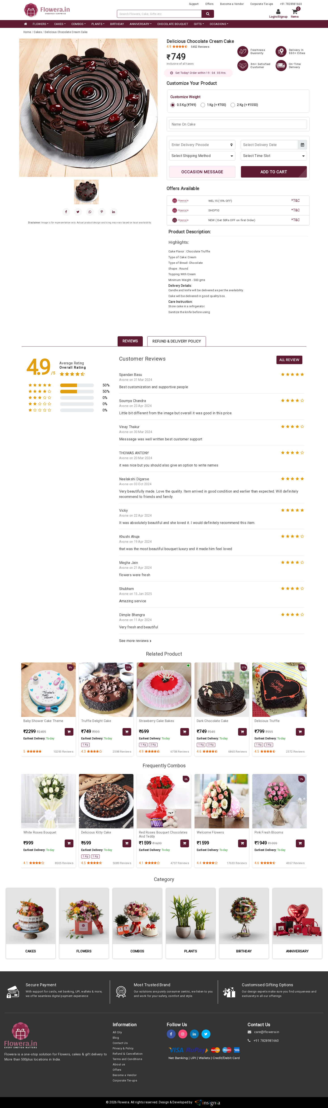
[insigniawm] (207, 1102)
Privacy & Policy (123, 1048)
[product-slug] (69, 732)
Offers (209, 4)
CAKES (59, 24)
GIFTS (198, 24)
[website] (47, 10)
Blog (116, 1037)
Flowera (123, 1102)
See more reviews (134, 641)
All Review (289, 359)
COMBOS (77, 24)
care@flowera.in (266, 1032)
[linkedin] (114, 212)
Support (194, 4)
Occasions (218, 24)
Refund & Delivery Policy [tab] (176, 341)
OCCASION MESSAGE (202, 171)
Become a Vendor (232, 4)
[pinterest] (102, 212)
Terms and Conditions (127, 1059)
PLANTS (96, 24)
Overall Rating (73, 367)
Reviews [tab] (130, 341)
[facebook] (66, 212)
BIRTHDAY (117, 24)
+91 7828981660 (291, 4)
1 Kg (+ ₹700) (216, 105)
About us (119, 1064)
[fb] (172, 1034)
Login (273, 16)
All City (117, 1032)
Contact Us (120, 1043)
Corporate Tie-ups (261, 4)
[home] (25, 24)
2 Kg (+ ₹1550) (247, 105)
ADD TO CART (274, 171)
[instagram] (184, 1034)
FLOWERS (39, 24)
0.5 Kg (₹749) (186, 105)
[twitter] (207, 1034)
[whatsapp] (90, 212)
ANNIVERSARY (139, 24)
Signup (283, 16)
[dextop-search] (208, 14)
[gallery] (86, 192)
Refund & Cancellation (128, 1053)
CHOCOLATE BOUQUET (172, 24)
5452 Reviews (200, 46)
